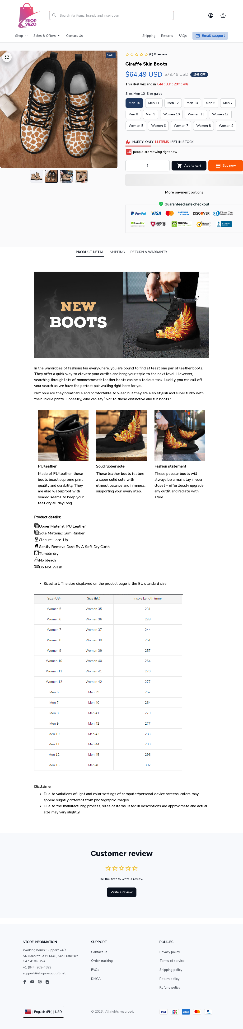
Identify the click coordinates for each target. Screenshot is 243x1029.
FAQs (95, 970)
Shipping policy (170, 970)
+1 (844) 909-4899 (37, 967)
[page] (213, 36)
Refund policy (169, 987)
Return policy (169, 979)
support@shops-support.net (44, 973)
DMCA (96, 979)
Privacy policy (169, 952)
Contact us (99, 952)
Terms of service (172, 960)
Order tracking (102, 960)
